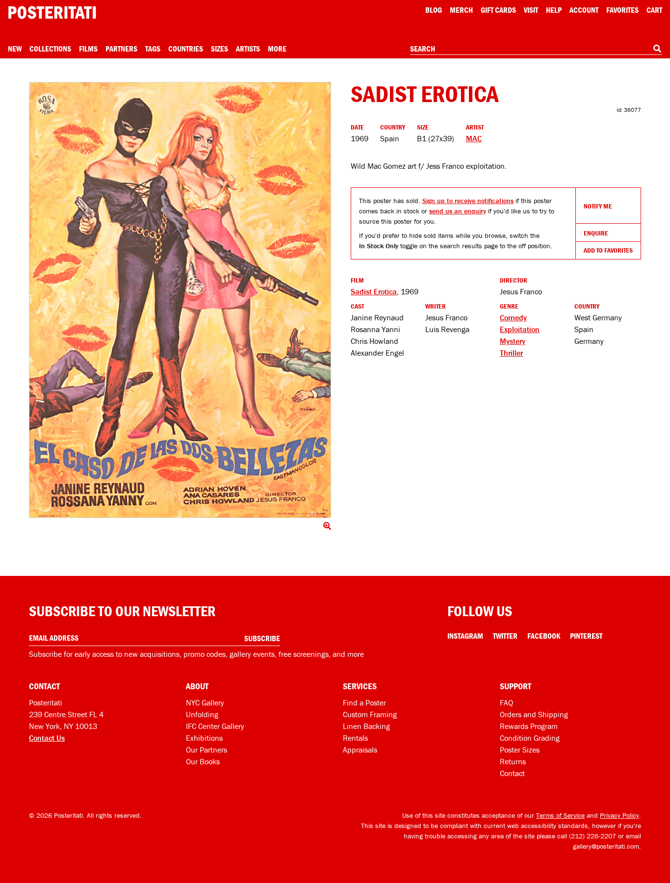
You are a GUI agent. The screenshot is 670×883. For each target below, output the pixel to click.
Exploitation (520, 329)
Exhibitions (204, 738)
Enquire (596, 233)
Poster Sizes (520, 749)
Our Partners (206, 749)
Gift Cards (498, 10)
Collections (50, 48)
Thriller (511, 353)
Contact (512, 773)
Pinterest (586, 636)
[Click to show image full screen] (180, 300)
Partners (121, 48)
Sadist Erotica (374, 291)
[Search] (657, 48)
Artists (248, 48)
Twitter (505, 636)
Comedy (513, 317)
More (277, 48)
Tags (152, 48)
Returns (513, 761)
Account (583, 10)
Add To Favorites (608, 250)
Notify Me (598, 206)
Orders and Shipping (534, 714)
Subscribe (262, 638)
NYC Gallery (205, 702)
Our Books (203, 761)
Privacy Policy (619, 815)
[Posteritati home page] (52, 12)
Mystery (512, 341)
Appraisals (360, 749)
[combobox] (536, 49)
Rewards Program (529, 726)
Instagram (465, 636)
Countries (185, 48)
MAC (474, 138)
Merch (461, 10)
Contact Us (47, 738)
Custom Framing (370, 714)
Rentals (355, 738)
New (15, 48)
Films (88, 48)
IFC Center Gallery (215, 726)
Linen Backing (366, 726)
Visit (531, 10)
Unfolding (202, 714)
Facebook (543, 636)
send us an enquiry (457, 211)
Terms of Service (560, 815)
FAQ (506, 702)
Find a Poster (364, 702)
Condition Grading (530, 738)
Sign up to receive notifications (468, 200)
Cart (654, 10)
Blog (433, 10)
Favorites (622, 10)
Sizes (219, 48)
